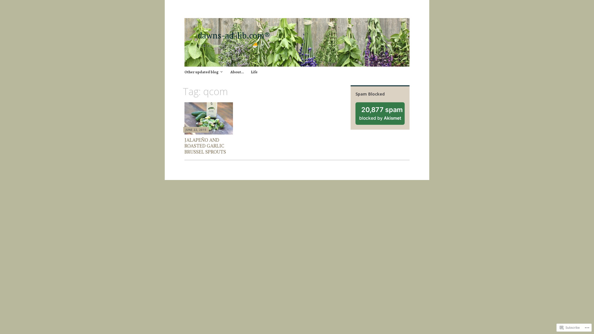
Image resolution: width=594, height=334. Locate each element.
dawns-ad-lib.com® (236, 35)
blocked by (381, 115)
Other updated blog (201, 72)
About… (237, 72)
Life (254, 72)
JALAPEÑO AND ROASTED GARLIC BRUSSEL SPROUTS (205, 146)
